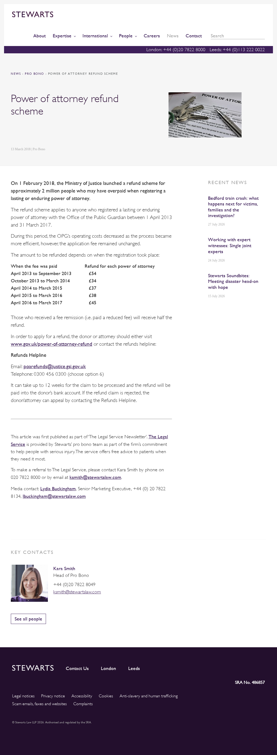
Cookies (106, 696)
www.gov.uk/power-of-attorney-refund (51, 344)
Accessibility (81, 696)
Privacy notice (53, 696)
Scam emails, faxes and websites (39, 703)
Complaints (83, 703)
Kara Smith (64, 568)
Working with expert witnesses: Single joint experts (229, 245)
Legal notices (23, 696)
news (16, 74)
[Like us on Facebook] (248, 667)
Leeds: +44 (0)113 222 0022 (237, 49)
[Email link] (51, 132)
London (108, 668)
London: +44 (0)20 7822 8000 (175, 49)
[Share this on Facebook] (39, 132)
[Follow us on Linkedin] (212, 667)
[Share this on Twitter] (26, 132)
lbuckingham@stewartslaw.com (54, 496)
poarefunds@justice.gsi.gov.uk (55, 366)
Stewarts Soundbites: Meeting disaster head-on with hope (233, 281)
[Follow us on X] (236, 667)
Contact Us (77, 668)
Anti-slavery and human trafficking (149, 696)
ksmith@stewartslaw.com (95, 477)
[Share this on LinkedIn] (14, 132)
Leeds (134, 668)
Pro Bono (35, 74)
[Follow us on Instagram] (224, 667)
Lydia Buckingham (58, 488)
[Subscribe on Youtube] (260, 667)
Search (263, 36)
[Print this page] (65, 132)
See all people (28, 619)
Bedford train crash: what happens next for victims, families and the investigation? (233, 206)
